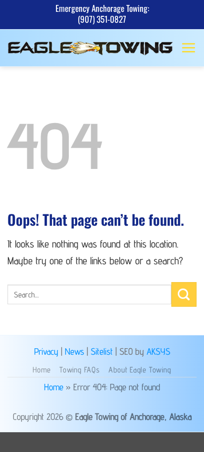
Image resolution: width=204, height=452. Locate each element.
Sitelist (102, 351)
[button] (189, 48)
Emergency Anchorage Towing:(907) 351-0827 (102, 13)
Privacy (46, 351)
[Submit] (184, 294)
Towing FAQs (79, 369)
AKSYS (158, 351)
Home (42, 369)
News (74, 351)
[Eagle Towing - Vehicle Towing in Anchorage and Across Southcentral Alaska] (90, 48)
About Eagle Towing (139, 369)
